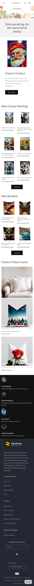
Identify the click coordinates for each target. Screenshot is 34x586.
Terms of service (17, 580)
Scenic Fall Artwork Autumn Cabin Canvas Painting (8, 154)
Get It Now (11, 92)
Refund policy (27, 577)
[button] (4, 3)
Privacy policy (8, 580)
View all (17, 187)
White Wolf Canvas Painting (24, 177)
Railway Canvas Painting (7, 127)
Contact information (18, 583)
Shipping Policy (8, 515)
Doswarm (9, 577)
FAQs (5, 494)
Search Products (9, 490)
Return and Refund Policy (11, 519)
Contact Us (7, 486)
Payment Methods (9, 535)
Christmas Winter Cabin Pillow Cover (10, 331)
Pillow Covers (6, 370)
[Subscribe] (26, 547)
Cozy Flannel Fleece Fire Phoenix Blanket (7, 218)
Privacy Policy (8, 506)
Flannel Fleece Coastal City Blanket (24, 244)
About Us (6, 481)
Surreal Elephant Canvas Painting (7, 178)
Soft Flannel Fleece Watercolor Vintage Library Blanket (24, 219)
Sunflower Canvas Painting (24, 153)
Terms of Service (9, 510)
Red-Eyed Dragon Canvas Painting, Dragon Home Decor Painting (24, 129)
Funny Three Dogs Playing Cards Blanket (8, 244)
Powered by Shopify (17, 577)
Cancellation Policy (9, 523)
